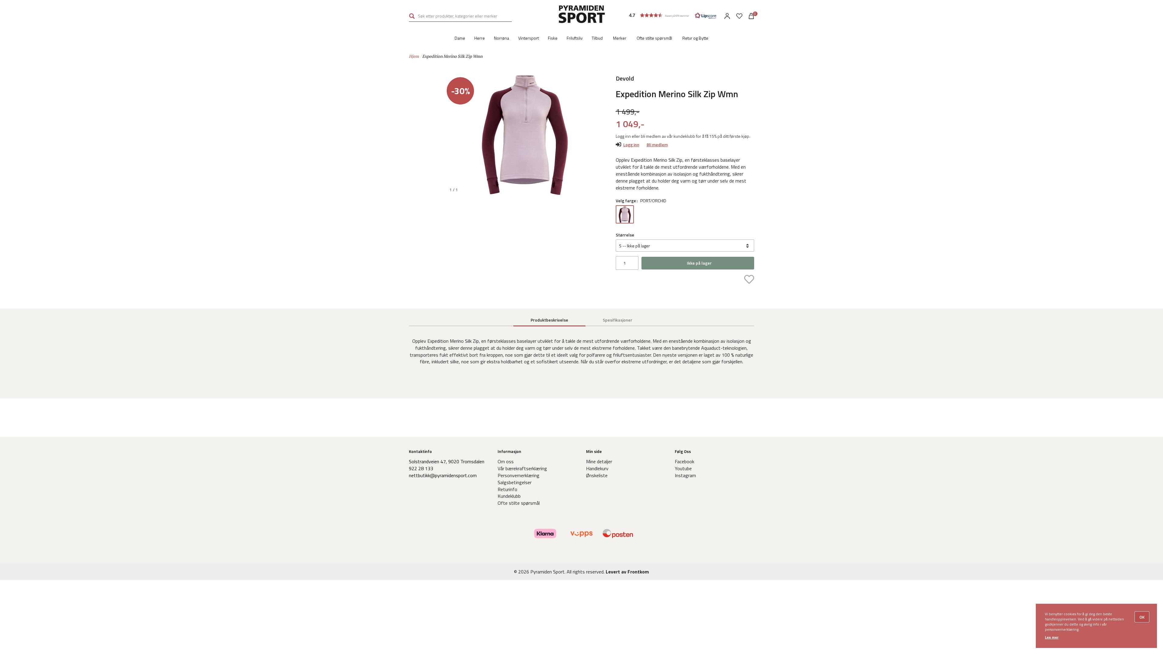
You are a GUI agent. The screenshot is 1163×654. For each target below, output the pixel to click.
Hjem (414, 56)
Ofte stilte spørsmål (654, 38)
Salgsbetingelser (515, 482)
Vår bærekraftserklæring (522, 468)
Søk (412, 15)
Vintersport (528, 38)
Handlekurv (597, 468)
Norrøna (501, 38)
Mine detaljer (599, 461)
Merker (619, 38)
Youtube (683, 468)
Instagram (685, 475)
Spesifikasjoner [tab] (617, 320)
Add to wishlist (749, 279)
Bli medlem (657, 144)
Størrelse (625, 235)
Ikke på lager (699, 263)
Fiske (553, 38)
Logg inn (631, 144)
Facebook (684, 461)
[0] (739, 16)
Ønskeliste (597, 475)
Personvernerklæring (518, 475)
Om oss (506, 461)
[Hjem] (581, 15)
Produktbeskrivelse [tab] (549, 320)
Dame (460, 38)
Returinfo (507, 489)
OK (1142, 617)
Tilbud (597, 38)
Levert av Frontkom (627, 571)
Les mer (1052, 637)
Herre (479, 38)
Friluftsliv (575, 38)
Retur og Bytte (695, 38)
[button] (672, 15)
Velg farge (626, 201)
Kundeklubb (509, 496)
